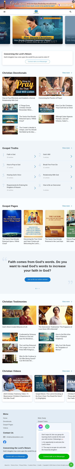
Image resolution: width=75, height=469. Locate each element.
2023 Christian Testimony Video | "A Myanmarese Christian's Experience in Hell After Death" (17, 396)
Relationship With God (51, 175)
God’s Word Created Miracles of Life (14, 327)
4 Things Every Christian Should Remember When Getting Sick (25, 108)
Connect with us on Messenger (37, 61)
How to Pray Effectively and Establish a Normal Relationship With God (18, 99)
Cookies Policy (32, 465)
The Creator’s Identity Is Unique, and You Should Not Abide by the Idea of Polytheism (27, 130)
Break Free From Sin (50, 164)
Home (5, 418)
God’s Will (46, 154)
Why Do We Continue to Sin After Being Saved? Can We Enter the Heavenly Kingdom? (27, 358)
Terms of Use (14, 465)
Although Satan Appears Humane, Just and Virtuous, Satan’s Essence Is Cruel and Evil (64, 119)
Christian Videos (11, 371)
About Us (7, 465)
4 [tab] (45, 42)
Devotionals (7, 421)
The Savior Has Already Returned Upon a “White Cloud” (27, 119)
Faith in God (11, 154)
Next (72, 273)
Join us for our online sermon (38, 279)
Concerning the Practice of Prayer (50, 98)
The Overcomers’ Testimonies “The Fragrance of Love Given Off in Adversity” (55, 328)
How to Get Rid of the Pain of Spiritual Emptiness (63, 337)
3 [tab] (40, 42)
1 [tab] (29, 42)
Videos (5, 428)
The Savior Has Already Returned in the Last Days (54, 240)
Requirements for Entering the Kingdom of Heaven (17, 186)
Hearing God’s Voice (14, 175)
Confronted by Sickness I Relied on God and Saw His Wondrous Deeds (27, 337)
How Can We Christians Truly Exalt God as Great (64, 107)
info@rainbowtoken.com (14, 437)
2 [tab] (34, 42)
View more (66, 73)
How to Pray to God (13, 164)
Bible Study (42, 418)
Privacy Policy (23, 465)
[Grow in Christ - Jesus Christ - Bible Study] (37, 11)
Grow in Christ (56, 465)
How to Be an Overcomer (52, 185)
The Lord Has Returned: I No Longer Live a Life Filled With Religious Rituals (27, 347)
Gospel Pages (10, 206)
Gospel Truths (10, 148)
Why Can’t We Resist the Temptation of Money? (63, 347)
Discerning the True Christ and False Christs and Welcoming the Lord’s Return (33, 241)
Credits (39, 465)
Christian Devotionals (14, 73)
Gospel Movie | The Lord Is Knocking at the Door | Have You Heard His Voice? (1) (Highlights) (49, 396)
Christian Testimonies (14, 301)
